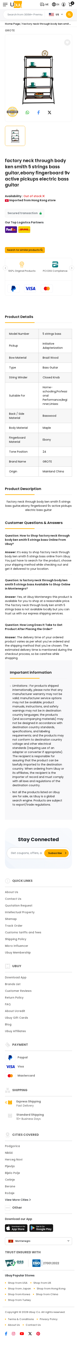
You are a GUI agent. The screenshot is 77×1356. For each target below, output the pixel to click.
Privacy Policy (49, 1319)
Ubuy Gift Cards (16, 1018)
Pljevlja (10, 1166)
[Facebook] (8, 1334)
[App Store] (17, 1229)
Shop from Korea (19, 1294)
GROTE (10, 30)
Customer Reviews (18, 991)
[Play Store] (41, 1229)
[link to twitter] (49, 113)
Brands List (13, 984)
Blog (8, 1024)
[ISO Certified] (43, 1263)
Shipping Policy (15, 939)
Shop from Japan (19, 1288)
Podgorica (12, 1146)
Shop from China (47, 1294)
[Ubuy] (16, 4)
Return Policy (14, 998)
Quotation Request (18, 905)
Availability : (14, 196)
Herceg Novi (13, 1159)
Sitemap (11, 919)
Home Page (12, 24)
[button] (45, 4)
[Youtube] (24, 1334)
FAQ (8, 1004)
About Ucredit (15, 1011)
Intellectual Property (20, 912)
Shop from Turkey (19, 1300)
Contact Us (13, 899)
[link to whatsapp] (27, 113)
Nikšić (9, 1153)
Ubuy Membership (18, 952)
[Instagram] (16, 1334)
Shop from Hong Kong (51, 1288)
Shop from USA (17, 1283)
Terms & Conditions (21, 1319)
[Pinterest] (40, 1334)
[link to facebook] (38, 113)
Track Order (14, 926)
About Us (11, 892)
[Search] (69, 14)
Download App (15, 977)
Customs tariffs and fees (23, 932)
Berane (10, 1186)
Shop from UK (42, 1283)
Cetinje (10, 1180)
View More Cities (17, 1200)
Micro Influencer (16, 946)
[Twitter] (32, 1334)
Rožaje (9, 1193)
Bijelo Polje (12, 1173)
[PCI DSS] (14, 1263)
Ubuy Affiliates (15, 1031)
